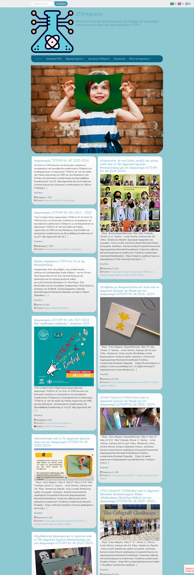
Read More (38, 195)
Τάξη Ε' (61, 526)
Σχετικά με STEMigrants (99, 58)
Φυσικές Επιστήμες (97, 145)
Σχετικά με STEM (53, 58)
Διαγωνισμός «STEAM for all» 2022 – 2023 (63, 215)
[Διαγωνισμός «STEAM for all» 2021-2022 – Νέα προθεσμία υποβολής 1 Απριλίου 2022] (64, 358)
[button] (41, 110)
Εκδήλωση (70, 202)
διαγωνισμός (60, 428)
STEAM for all (49, 428)
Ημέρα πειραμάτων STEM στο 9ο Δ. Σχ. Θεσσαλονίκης (59, 265)
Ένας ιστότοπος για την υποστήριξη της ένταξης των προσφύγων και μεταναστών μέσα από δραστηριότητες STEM (117, 23)
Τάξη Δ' (127, 277)
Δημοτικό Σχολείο (74, 58)
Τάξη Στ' (68, 526)
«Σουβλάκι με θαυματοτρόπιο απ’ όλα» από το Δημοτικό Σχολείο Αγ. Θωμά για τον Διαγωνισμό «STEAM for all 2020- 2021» (129, 292)
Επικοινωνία (119, 58)
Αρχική (38, 58)
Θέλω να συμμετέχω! (139, 58)
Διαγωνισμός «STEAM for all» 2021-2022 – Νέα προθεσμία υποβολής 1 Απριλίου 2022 (63, 323)
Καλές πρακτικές (50, 526)
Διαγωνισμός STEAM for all (54, 202)
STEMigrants (89, 14)
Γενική (47, 251)
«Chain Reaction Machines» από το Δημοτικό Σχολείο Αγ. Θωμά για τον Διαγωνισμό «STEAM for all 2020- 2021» (127, 402)
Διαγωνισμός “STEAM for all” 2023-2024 (61, 163)
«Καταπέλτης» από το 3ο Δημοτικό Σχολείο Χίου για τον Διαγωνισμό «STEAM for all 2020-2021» (62, 443)
